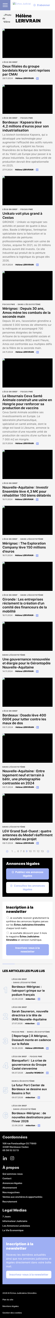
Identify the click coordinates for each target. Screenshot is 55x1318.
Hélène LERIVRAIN (24, 78)
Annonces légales (12, 1183)
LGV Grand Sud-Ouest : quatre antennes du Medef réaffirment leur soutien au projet (27, 835)
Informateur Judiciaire (14, 1221)
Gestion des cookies (12, 1312)
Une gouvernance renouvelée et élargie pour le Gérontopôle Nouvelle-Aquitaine (26, 663)
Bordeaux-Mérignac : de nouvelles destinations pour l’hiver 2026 (31, 1117)
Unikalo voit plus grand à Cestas (22, 215)
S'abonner (43, 5)
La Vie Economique (13, 1230)
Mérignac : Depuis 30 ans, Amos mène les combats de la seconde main (26, 312)
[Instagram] (12, 1158)
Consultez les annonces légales (29, 887)
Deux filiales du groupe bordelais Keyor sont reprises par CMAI (26, 70)
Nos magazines (11, 1192)
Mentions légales (10, 1306)
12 (38, 851)
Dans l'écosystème (29, 304)
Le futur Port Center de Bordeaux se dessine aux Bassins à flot (29, 1089)
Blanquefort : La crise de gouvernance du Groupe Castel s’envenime (29, 1064)
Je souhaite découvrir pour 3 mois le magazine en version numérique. (26, 936)
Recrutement (9, 1201)
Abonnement (9, 1187)
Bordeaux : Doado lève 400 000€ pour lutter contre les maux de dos (24, 719)
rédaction (30, 999)
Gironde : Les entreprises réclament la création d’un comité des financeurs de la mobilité (24, 605)
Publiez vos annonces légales (29, 874)
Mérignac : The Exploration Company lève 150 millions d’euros (24, 547)
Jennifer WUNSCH (35, 1073)
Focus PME (26, 118)
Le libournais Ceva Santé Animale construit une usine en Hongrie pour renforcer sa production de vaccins (27, 402)
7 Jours (6, 1216)
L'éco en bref (10, 62)
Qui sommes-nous (12, 1173)
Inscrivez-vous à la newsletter (27, 949)
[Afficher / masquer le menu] (5, 5)
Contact (6, 1178)
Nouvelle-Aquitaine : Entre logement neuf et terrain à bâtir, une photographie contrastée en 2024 (23, 777)
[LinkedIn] (4, 1158)
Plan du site (7, 1299)
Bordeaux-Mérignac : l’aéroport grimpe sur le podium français (28, 990)
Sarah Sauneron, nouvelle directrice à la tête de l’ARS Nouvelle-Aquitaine (30, 1015)
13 (42, 851)
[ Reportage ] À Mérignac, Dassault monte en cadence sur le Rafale (31, 1040)
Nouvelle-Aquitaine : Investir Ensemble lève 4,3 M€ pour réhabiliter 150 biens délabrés (26, 491)
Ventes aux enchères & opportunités (22, 1196)
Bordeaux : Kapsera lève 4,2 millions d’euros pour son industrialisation (25, 126)
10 (30, 851)
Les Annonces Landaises (16, 1225)
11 (34, 851)
